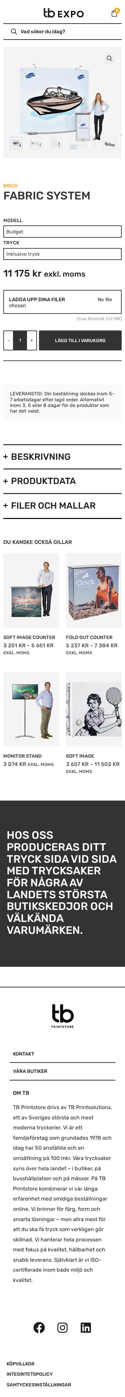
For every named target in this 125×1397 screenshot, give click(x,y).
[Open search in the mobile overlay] (44, 31)
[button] (110, 58)
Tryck (11, 243)
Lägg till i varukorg (80, 340)
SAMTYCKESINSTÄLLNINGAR (39, 1385)
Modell (12, 220)
